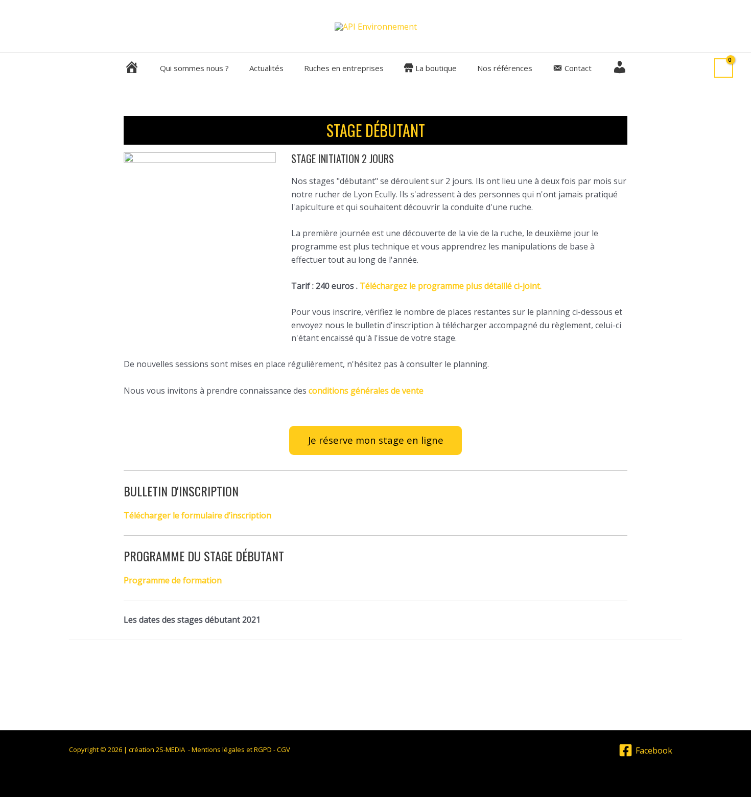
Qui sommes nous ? (194, 68)
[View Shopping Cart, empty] (723, 68)
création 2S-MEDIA (157, 749)
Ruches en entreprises (344, 68)
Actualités (266, 68)
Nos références (504, 68)
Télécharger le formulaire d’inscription (197, 515)
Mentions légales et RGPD (232, 749)
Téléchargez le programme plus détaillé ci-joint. (451, 285)
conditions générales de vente (366, 390)
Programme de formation (173, 580)
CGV (283, 749)
